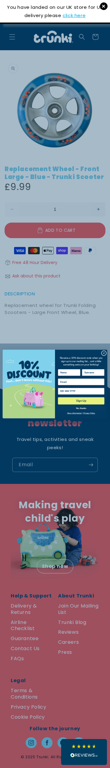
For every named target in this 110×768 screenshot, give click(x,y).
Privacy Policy (89, 413)
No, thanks (81, 408)
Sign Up (81, 401)
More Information (74, 413)
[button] (84, 752)
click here (74, 15)
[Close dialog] (103, 353)
